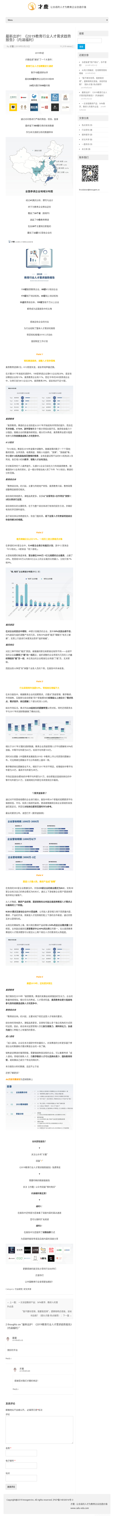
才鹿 (12, 46)
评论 (8, 1414)
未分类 (85, 149)
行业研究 (19, 1289)
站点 (8, 1473)
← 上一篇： (12, 1302)
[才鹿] (57, 9)
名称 (8, 1448)
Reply (8, 1358)
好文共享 (27, 1289)
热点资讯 (86, 125)
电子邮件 (10, 1461)
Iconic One (96, 1514)
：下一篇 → (66, 1315)
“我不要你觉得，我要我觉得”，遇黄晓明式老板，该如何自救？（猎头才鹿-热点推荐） (93, 81)
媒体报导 (86, 134)
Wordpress (108, 1514)
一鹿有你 (86, 144)
